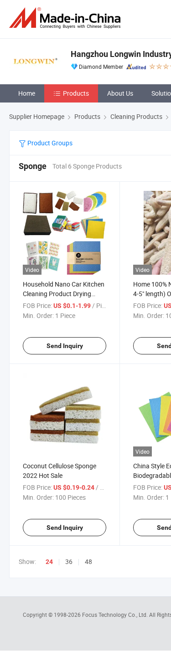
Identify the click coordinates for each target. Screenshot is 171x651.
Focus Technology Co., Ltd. (115, 614)
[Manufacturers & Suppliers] (66, 18)
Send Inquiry (65, 345)
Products (76, 93)
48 (88, 561)
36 (69, 561)
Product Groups (49, 142)
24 (49, 561)
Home (26, 93)
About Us (120, 93)
